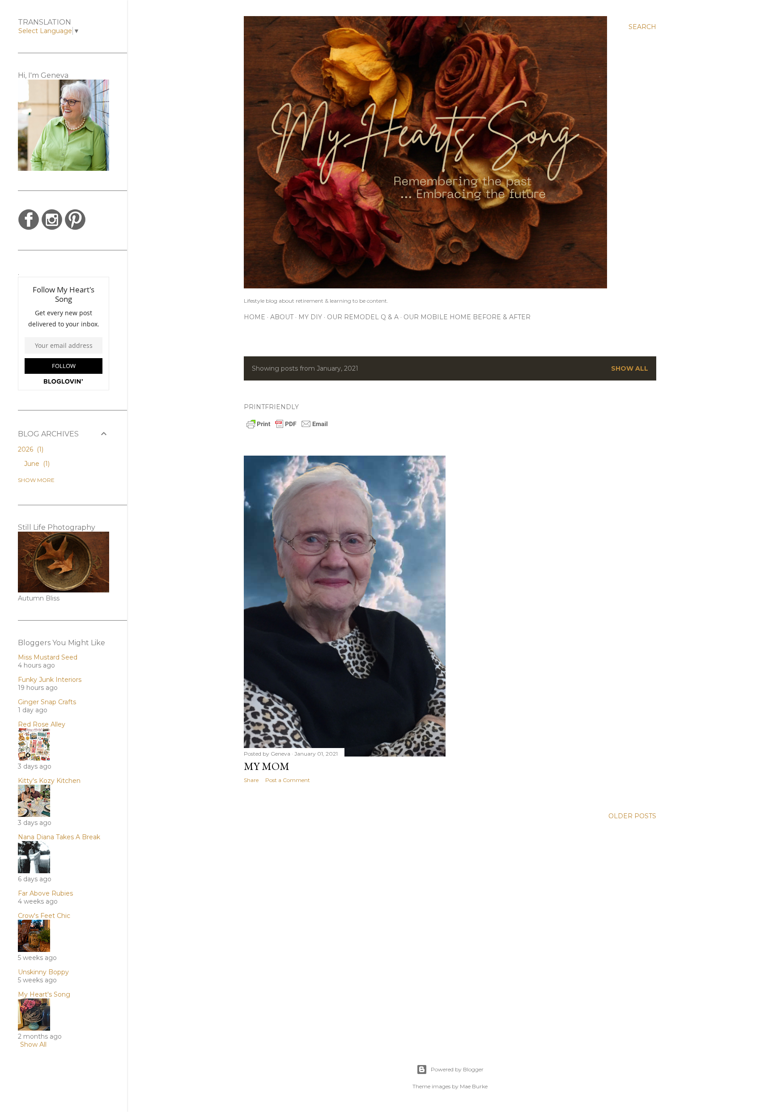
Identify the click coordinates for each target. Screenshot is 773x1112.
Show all (629, 368)
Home (254, 317)
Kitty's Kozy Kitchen (49, 781)
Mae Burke (474, 1086)
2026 (30, 449)
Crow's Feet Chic (44, 916)
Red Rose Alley (41, 724)
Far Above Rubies (45, 893)
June (36, 464)
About (281, 317)
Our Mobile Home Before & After (467, 317)
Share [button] (251, 780)
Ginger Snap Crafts (47, 702)
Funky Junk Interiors (49, 680)
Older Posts (632, 816)
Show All (33, 1044)
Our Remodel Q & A (363, 317)
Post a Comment (287, 780)
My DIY (310, 317)
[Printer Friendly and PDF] (287, 427)
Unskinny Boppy (43, 972)
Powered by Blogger (457, 1069)
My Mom (266, 766)
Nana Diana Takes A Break (59, 837)
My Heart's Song (44, 994)
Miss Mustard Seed (47, 657)
